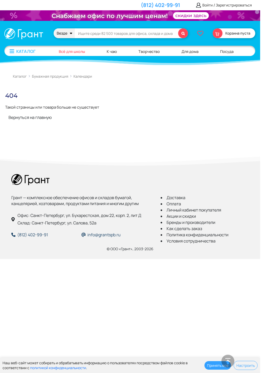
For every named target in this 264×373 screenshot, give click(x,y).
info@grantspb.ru (104, 235)
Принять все (217, 365)
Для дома (190, 51)
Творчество (149, 51)
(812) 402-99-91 (160, 5)
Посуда (227, 51)
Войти (207, 5)
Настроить (245, 365)
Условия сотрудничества (191, 241)
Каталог (26, 51)
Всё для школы (72, 51)
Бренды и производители (191, 222)
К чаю (112, 51)
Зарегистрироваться (234, 5)
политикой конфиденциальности (58, 367)
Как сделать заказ (184, 228)
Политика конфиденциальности (197, 235)
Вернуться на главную (30, 117)
